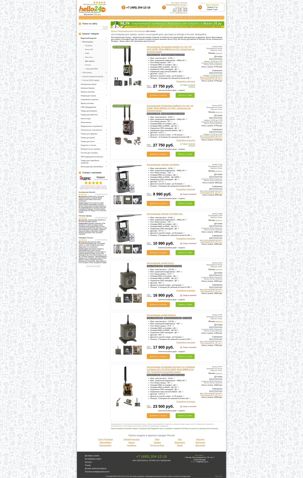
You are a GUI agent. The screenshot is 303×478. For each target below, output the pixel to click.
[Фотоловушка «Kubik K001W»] (127, 344)
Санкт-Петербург (105, 439)
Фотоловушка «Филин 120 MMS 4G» (165, 214)
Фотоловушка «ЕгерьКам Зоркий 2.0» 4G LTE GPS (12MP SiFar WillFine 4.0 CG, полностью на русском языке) (170, 49)
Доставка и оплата (116, 17)
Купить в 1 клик (185, 95)
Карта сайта (218, 476)
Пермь (180, 445)
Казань (132, 442)
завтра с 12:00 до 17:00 (213, 61)
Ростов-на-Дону (157, 445)
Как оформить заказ (138, 17)
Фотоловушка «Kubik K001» (160, 263)
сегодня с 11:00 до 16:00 (212, 75)
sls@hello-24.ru (181, 13)
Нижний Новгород (132, 439)
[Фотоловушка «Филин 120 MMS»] (127, 194)
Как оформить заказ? (93, 459)
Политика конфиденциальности (97, 471)
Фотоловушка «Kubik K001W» (161, 315)
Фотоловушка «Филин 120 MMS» (163, 165)
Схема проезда (199, 459)
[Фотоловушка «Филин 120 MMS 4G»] (127, 243)
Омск (157, 439)
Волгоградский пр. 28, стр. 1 (211, 79)
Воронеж (200, 439)
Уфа (180, 439)
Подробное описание (185, 81)
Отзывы (191, 17)
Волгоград (200, 442)
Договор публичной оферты (95, 468)
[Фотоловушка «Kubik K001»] (127, 292)
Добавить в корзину (158, 95)
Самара (157, 442)
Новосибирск (105, 442)
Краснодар (200, 445)
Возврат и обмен (160, 17)
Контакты (178, 17)
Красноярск (180, 442)
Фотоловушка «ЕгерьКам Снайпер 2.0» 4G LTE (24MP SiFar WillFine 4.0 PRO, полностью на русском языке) (170, 108)
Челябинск (131, 445)
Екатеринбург (105, 445)
